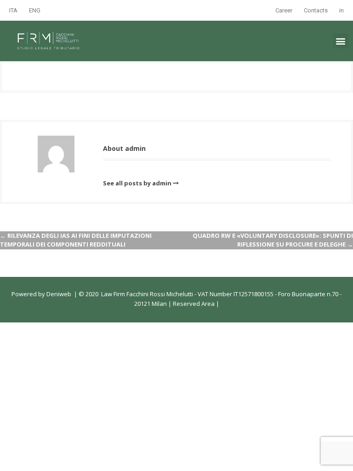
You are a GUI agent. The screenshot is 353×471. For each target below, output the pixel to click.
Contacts (316, 10)
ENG (34, 10)
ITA (13, 10)
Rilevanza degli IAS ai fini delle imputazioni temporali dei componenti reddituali (76, 240)
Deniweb (58, 294)
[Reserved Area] (215, 303)
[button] (340, 40)
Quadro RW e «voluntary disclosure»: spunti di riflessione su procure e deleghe (273, 240)
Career (283, 10)
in (341, 10)
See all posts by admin (137, 183)
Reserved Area (193, 303)
